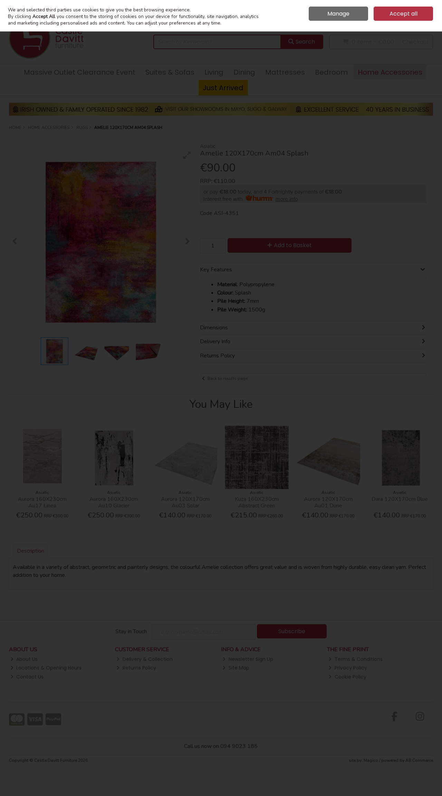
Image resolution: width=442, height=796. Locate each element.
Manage (338, 14)
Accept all (403, 14)
